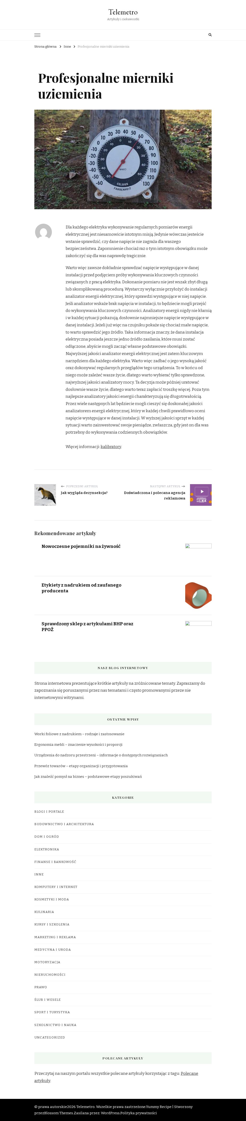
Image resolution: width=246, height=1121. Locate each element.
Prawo (40, 987)
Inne (39, 874)
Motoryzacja (47, 962)
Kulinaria (44, 912)
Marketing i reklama (55, 937)
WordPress (110, 1113)
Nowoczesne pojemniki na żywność (81, 546)
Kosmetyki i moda (51, 899)
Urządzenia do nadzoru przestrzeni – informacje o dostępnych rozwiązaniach (101, 755)
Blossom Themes (58, 1113)
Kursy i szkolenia (51, 924)
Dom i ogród (46, 837)
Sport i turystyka (52, 1012)
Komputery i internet (55, 887)
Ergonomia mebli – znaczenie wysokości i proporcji (78, 744)
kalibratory (111, 446)
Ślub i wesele (47, 1000)
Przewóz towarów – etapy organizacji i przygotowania (81, 766)
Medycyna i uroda (52, 950)
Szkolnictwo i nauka (55, 1025)
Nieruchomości (50, 975)
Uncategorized (49, 1037)
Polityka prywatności (138, 1113)
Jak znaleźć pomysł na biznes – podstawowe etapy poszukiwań (88, 776)
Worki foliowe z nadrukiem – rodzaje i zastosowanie (79, 734)
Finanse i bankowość (55, 862)
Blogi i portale (49, 812)
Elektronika (46, 849)
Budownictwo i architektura (64, 824)
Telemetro (123, 12)
